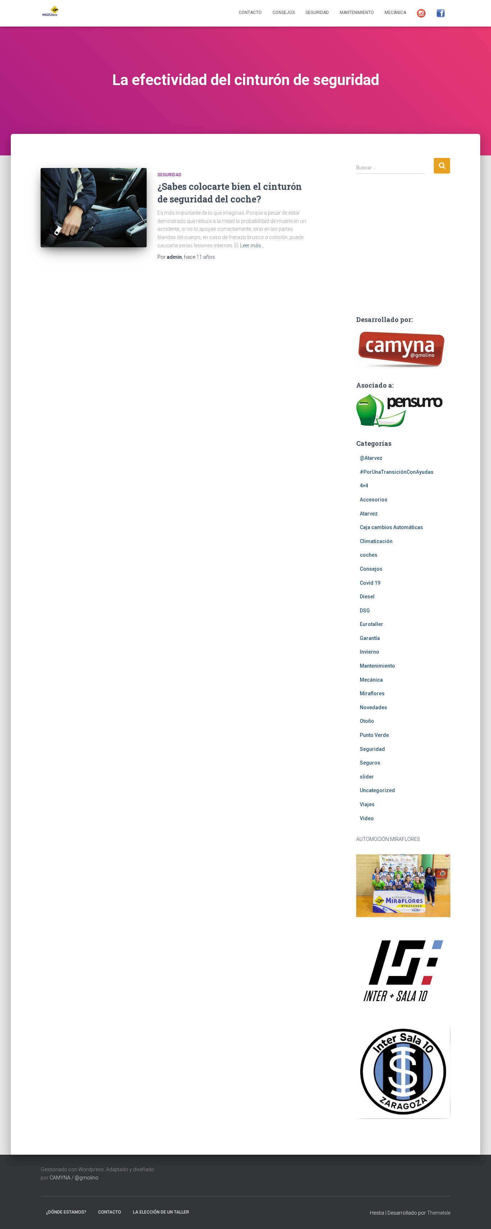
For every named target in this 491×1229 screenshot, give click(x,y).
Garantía (370, 638)
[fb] (440, 13)
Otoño (367, 721)
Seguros (370, 763)
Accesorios (373, 500)
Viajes (367, 804)
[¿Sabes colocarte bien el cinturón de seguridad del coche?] (94, 207)
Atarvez (369, 514)
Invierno (369, 652)
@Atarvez (371, 458)
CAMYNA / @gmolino (74, 1178)
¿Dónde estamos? (66, 1212)
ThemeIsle (438, 1213)
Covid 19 (370, 583)
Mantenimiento (357, 12)
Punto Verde (374, 735)
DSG (365, 610)
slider (367, 777)
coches (368, 555)
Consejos (283, 12)
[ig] (421, 13)
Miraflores (372, 693)
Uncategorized (377, 790)
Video (367, 818)
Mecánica (395, 12)
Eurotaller (371, 624)
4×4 (364, 486)
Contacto (250, 12)
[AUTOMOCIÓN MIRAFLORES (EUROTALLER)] (49, 13)
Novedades (373, 707)
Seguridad (317, 12)
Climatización (376, 541)
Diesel (367, 596)
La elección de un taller (161, 1212)
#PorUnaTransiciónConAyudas (396, 472)
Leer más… (252, 245)
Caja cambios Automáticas (391, 527)
